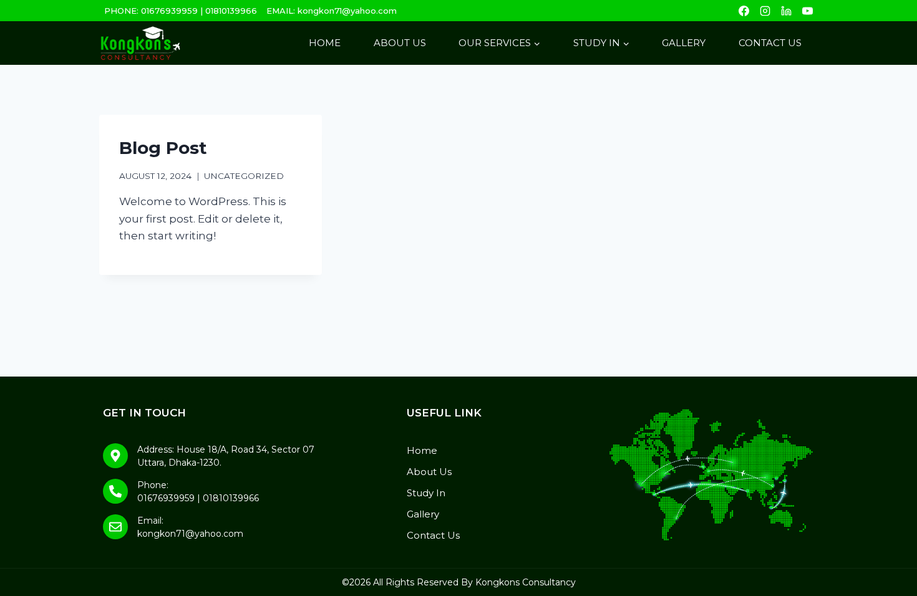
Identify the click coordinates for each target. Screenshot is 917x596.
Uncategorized (244, 176)
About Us (400, 43)
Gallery (684, 43)
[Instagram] (764, 10)
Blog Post (163, 147)
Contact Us (770, 43)
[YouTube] (807, 10)
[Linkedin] (786, 10)
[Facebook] (743, 10)
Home (325, 43)
